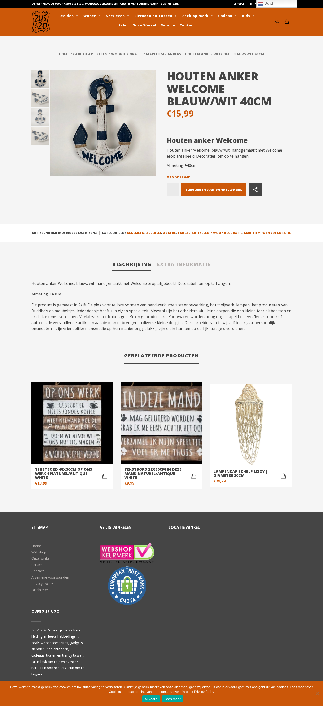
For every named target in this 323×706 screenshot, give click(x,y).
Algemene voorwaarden (50, 577)
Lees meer (173, 699)
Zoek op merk (195, 15)
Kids (246, 15)
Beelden (66, 15)
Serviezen (115, 15)
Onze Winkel (144, 25)
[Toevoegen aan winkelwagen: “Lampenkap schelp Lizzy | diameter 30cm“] (283, 476)
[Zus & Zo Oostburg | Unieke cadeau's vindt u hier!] (40, 21)
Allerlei (153, 233)
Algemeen (135, 233)
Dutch (268, 3)
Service (238, 3)
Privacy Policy (42, 583)
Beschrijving (131, 264)
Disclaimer (39, 590)
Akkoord (151, 699)
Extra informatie (184, 264)
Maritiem (155, 54)
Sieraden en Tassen (153, 15)
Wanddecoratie (276, 233)
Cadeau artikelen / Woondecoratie (108, 54)
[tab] (131, 265)
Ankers (174, 54)
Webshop (38, 552)
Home (64, 54)
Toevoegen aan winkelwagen (214, 189)
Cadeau (225, 15)
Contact (187, 25)
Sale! (123, 25)
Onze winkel (40, 558)
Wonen (89, 15)
